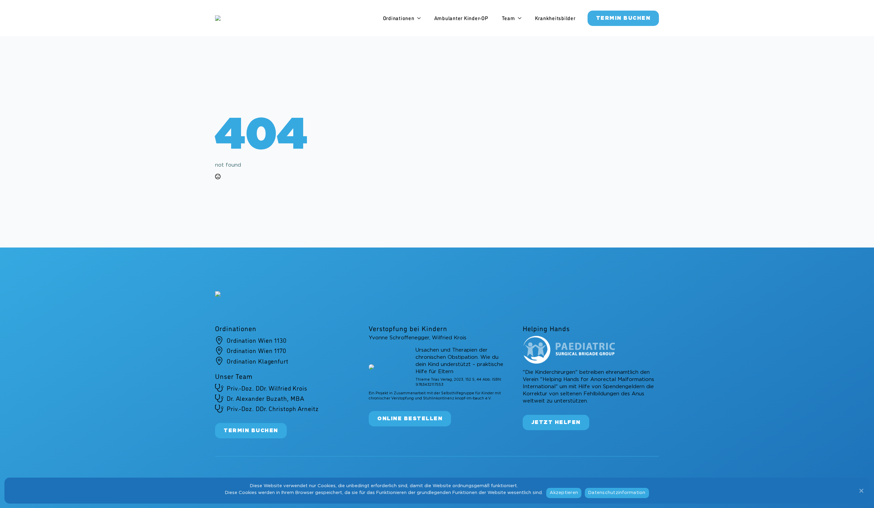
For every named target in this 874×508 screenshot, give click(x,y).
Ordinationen (398, 18)
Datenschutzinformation (617, 493)
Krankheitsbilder (555, 18)
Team (508, 18)
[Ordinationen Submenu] (420, 18)
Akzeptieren (564, 493)
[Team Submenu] (521, 18)
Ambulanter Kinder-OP (461, 18)
